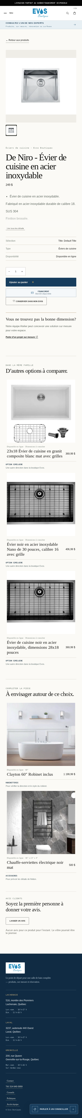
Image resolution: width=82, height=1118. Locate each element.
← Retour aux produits (17, 40)
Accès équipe (12, 1104)
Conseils (10, 1092)
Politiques (11, 1098)
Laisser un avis (17, 921)
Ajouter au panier (21, 282)
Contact (10, 1081)
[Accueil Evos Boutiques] (41, 13)
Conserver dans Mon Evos (29, 301)
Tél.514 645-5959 (14, 1086)
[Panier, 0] (74, 13)
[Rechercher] (67, 13)
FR (73, 8)
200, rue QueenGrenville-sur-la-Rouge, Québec (22, 1058)
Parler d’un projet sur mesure (20, 337)
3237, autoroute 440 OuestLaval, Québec (19, 1030)
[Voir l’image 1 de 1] (11, 130)
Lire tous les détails (15, 228)
